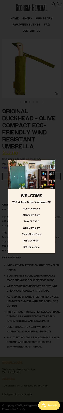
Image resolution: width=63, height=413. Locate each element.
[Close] (51, 163)
